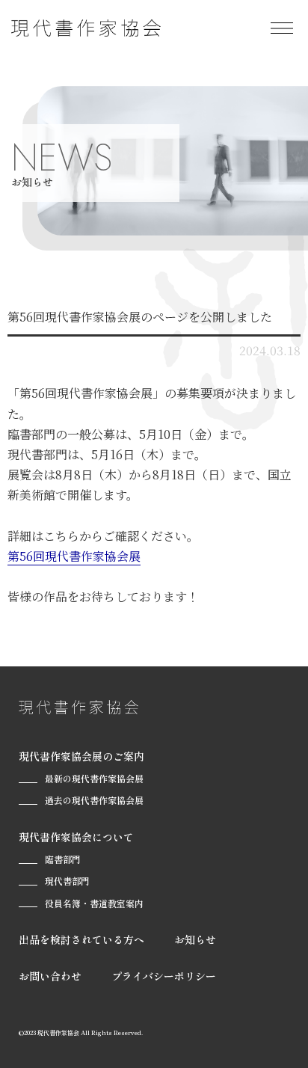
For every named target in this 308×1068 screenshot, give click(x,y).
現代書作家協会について (76, 836)
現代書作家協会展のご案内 (81, 756)
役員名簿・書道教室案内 (94, 903)
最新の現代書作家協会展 (94, 778)
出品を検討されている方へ (81, 939)
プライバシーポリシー (163, 976)
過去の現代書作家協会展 (94, 800)
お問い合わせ (50, 976)
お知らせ (195, 939)
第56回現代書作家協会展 (74, 556)
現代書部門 (67, 880)
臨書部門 (63, 859)
